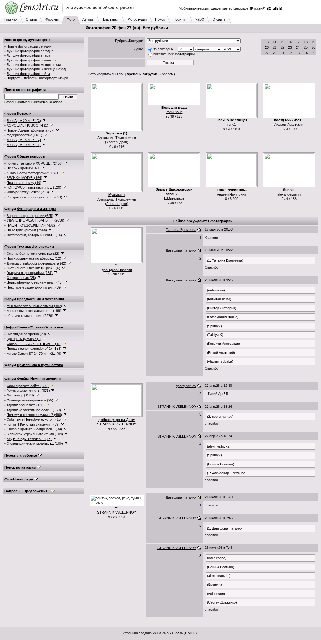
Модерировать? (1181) (24, 135)
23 (290, 47)
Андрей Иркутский (288, 124)
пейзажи (30, 78)
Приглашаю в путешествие (40, 365)
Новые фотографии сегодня (29, 46)
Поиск (160, 19)
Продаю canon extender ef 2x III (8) (34, 348)
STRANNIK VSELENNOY (116, 424)
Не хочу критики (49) (23, 168)
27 (267, 53)
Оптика (37, 327)
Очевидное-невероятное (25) (30, 400)
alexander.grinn (289, 194)
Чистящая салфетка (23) (26, 334)
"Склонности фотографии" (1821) (33, 173)
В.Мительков (174, 198)
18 (306, 42)
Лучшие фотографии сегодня (30, 51)
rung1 (231, 124)
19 (313, 42)
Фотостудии (137, 19)
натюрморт (47, 78)
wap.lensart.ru (221, 8)
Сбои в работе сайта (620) (28, 386)
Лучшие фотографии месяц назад (34, 64)
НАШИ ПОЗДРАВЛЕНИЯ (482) (31, 225)
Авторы (88, 19)
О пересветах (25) (21, 278)
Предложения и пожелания (40, 299)
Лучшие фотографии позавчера (32, 60)
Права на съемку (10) (24, 183)
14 (274, 42)
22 (282, 47)
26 (313, 47)
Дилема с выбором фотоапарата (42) (36, 263)
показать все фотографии (174, 54)
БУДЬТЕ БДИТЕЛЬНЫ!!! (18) (29, 439)
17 (298, 42)
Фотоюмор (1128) (20, 395)
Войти (180, 19)
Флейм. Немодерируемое (39, 378)
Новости (24, 113)
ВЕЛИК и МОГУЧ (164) (24, 178)
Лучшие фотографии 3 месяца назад (36, 69)
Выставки (110, 19)
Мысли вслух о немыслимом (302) (34, 306)
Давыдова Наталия (117, 270)
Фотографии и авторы (36, 209)
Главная (10, 19)
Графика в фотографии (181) (30, 273)
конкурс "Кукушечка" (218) (28, 192)
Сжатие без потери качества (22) (33, 253)
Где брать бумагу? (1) (24, 339)
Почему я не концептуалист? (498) (34, 415)
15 (282, 42)
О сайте (219, 19)
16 (290, 42)
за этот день (163, 49)
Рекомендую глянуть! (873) (28, 390)
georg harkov (186, 386)
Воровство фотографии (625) (30, 216)
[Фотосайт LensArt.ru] (70, 14)
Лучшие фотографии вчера (28, 55)
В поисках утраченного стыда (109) (35, 434)
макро (63, 78)
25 (306, 47)
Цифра (10, 327)
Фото (71, 19)
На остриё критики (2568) (27, 230)
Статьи (31, 19)
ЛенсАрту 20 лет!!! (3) (24, 121)
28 (274, 53)
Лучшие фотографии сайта (28, 74)
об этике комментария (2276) (30, 315)
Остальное (53, 327)
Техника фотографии (35, 246)
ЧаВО (199, 19)
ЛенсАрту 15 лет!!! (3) (24, 140)
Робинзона (174, 112)
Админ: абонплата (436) (26, 405)
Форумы (52, 19)
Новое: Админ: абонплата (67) (31, 130)
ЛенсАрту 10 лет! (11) (24, 145)
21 (274, 47)
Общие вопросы (31, 156)
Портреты (14, 78)
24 (298, 47)
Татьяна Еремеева (181, 230)
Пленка (23, 327)
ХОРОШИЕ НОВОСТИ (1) (27, 125)
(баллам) (167, 74)
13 (267, 42)
